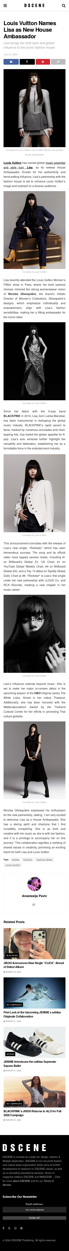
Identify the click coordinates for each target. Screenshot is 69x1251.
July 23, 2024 (10, 54)
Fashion (27, 859)
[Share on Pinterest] (43, 62)
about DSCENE (21, 1181)
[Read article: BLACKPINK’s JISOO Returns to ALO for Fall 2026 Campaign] (34, 1091)
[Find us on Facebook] (3, 1228)
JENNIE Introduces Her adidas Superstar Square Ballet (30, 1064)
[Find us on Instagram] (15, 1228)
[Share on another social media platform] (58, 62)
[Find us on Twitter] (9, 1228)
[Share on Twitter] (27, 62)
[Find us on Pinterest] (21, 1228)
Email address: (35, 1204)
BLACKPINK (12, 955)
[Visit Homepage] (34, 5)
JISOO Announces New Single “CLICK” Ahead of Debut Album (34, 965)
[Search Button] (63, 5)
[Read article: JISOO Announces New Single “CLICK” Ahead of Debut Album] (34, 943)
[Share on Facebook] (11, 62)
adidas (10, 1054)
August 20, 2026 (13, 1120)
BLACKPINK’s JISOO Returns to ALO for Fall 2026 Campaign (32, 1113)
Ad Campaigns (14, 1004)
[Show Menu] (5, 5)
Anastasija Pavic (34, 895)
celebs (15, 859)
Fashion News (44, 859)
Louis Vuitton (12, 864)
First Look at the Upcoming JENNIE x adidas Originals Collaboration (32, 1014)
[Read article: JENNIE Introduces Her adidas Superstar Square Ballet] (34, 1042)
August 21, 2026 (13, 1021)
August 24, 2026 (13, 972)
